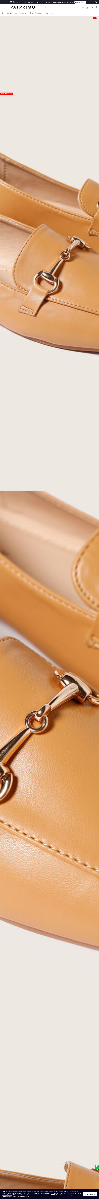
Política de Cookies (59, 1193)
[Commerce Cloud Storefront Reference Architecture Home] (23, 7)
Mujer (16, 13)
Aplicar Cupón (80, 2)
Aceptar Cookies (90, 1194)
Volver (9, 13)
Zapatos (23, 13)
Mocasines (48, 13)
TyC (73, 2)
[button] (83, 7)
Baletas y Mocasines (35, 13)
